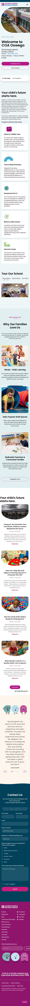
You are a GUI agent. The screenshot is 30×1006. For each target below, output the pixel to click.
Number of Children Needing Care (12, 835)
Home (3, 37)
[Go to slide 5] (18, 771)
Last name (19, 813)
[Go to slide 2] (13, 771)
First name (5, 813)
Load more (15, 687)
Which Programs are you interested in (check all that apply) (13, 844)
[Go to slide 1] (11, 771)
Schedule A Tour (15, 63)
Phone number (6, 828)
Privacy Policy (5, 983)
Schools (7, 37)
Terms (13, 884)
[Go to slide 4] (16, 771)
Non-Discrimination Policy (8, 986)
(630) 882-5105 (12, 54)
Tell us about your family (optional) (13, 865)
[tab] (6, 278)
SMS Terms (20, 986)
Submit (15, 889)
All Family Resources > (21, 691)
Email (4, 820)
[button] (27, 4)
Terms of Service (15, 983)
